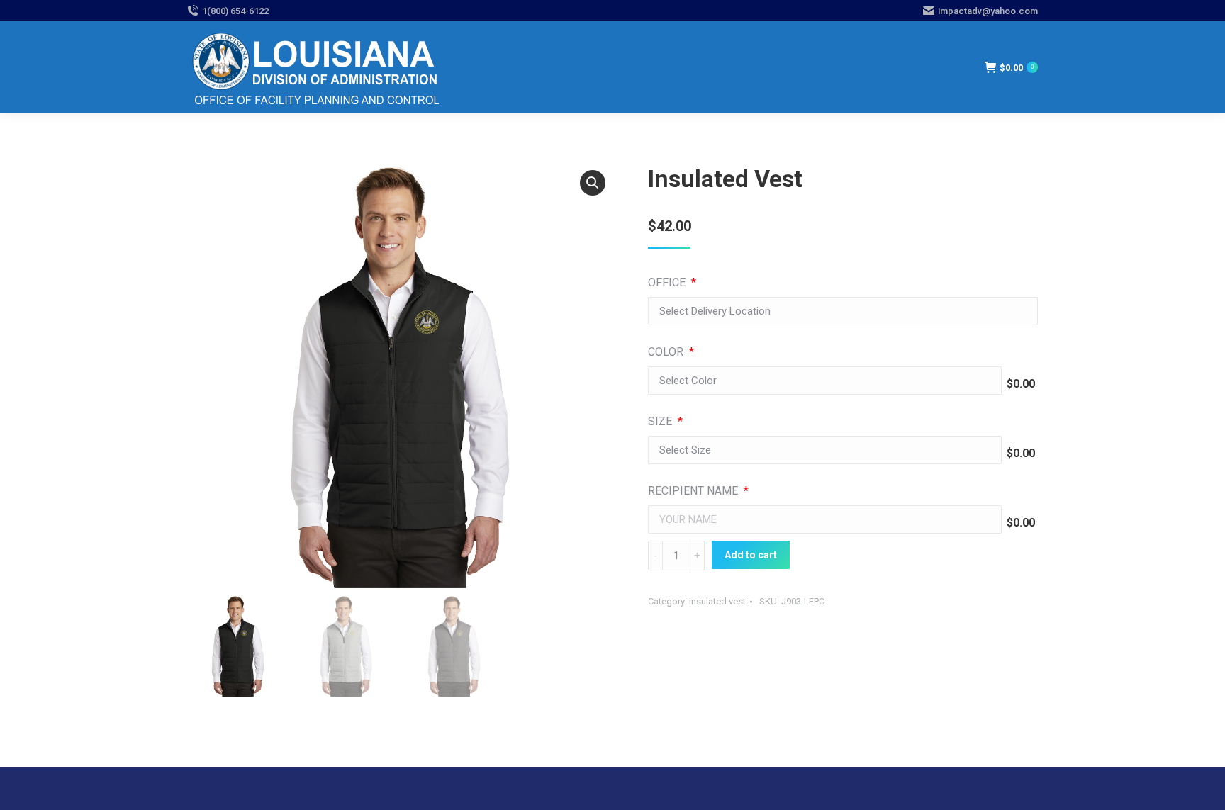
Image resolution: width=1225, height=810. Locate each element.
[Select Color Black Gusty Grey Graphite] (825, 384)
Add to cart (751, 555)
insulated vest (717, 601)
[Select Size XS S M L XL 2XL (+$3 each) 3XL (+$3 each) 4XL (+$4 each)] (825, 453)
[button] (592, 183)
